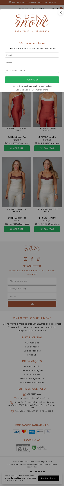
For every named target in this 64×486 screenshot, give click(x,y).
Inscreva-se (32, 79)
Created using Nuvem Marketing (32, 90)
